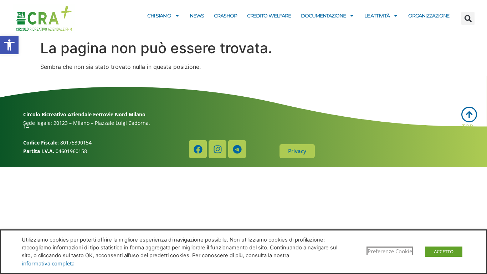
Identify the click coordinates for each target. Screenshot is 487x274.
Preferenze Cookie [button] (390, 251)
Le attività (377, 15)
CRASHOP (225, 15)
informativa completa (48, 263)
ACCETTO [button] (443, 251)
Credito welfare (269, 15)
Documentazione (323, 15)
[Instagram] (217, 149)
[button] (9, 45)
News (197, 15)
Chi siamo (159, 15)
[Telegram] (237, 149)
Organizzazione (429, 15)
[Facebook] (198, 149)
